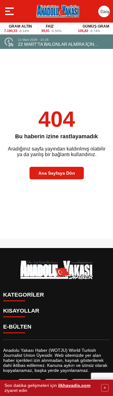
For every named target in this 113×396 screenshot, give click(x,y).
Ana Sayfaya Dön (56, 173)
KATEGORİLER (23, 295)
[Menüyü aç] (10, 11)
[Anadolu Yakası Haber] (57, 11)
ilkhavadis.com (74, 385)
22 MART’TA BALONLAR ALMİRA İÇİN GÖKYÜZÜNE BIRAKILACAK (56, 44)
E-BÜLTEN (17, 327)
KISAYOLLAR (21, 311)
